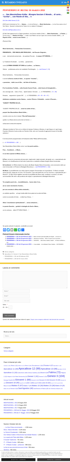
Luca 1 (30, 383)
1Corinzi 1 (7, 365)
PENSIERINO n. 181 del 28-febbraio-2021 (19, 236)
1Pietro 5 (21, 365)
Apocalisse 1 (57, 365)
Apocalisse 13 (49, 369)
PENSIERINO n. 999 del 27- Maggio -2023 (16, 412)
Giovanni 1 (23, 379)
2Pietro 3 (27, 365)
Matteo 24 (60, 385)
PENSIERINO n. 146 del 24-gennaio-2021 (19, 240)
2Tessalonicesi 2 (37, 365)
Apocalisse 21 (10, 372)
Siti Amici (6, 450)
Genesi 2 (43, 376)
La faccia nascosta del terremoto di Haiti (15, 447)
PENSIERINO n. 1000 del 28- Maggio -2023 (17, 410)
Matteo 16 (37, 386)
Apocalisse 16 (62, 369)
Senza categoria (9, 251)
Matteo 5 (17, 385)
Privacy (47, 453)
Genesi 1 (33, 376)
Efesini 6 (44, 372)
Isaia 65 (22, 382)
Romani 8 (14, 388)
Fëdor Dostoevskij (21, 376)
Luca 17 (54, 382)
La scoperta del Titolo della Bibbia (13, 437)
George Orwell (9, 380)
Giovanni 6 (35, 380)
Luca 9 (37, 383)
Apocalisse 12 (9, 254)
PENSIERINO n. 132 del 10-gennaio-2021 (19, 244)
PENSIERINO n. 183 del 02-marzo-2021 (16, 258)
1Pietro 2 (14, 365)
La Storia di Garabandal (11, 432)
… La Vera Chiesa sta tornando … (14, 427)
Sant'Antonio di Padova (41, 388)
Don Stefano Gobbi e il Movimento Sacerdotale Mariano (20, 434)
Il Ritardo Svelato (14, 2)
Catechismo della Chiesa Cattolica (29, 372)
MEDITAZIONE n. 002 (10, 405)
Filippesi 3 (11, 376)
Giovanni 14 (44, 380)
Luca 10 (46, 383)
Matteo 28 (7, 388)
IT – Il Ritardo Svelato (10, 442)
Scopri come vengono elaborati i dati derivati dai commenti (47, 319)
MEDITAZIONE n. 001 (10, 407)
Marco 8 (7, 385)
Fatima (55, 372)
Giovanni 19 (12, 383)
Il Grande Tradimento (10, 439)
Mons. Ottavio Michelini (11, 429)
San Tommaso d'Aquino (56, 388)
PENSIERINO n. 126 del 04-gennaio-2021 (19, 238)
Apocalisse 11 (11, 369)
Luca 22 (60, 382)
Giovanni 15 (54, 380)
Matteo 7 (27, 385)
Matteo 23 (49, 386)
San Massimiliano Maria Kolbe (28, 254)
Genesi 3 (16, 254)
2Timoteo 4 (48, 365)
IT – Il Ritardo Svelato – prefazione (14, 444)
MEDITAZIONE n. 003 (10, 402)
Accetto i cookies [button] (18, 459)
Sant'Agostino (25, 388)
